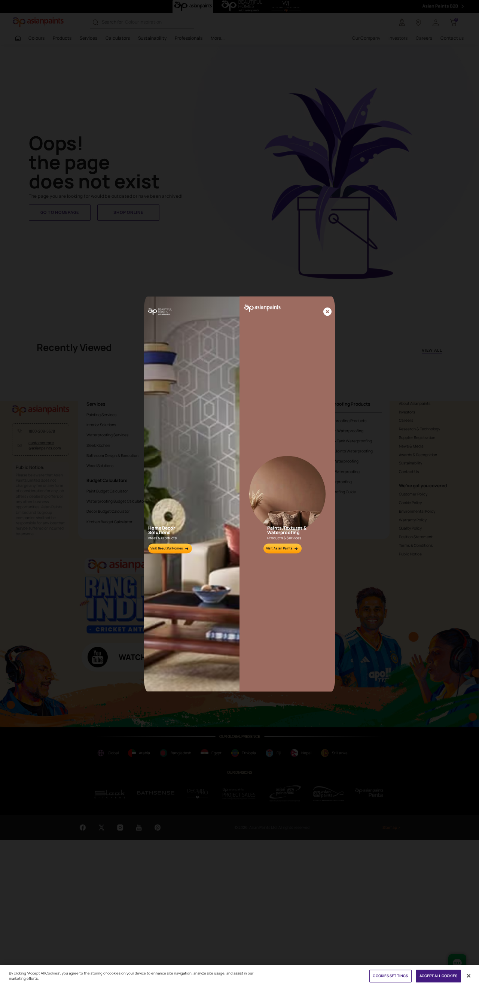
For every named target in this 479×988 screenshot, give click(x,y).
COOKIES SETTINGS (390, 976)
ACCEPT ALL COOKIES (438, 976)
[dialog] (239, 494)
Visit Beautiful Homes (166, 548)
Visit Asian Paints (279, 548)
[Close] (327, 312)
